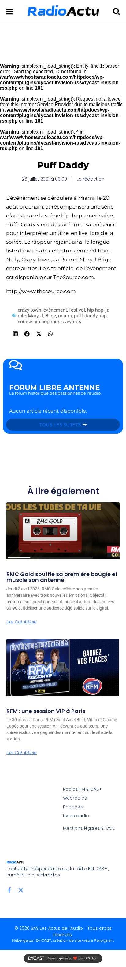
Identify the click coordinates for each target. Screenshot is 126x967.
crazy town (29, 310)
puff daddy (86, 316)
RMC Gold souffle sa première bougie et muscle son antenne (62, 577)
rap (103, 316)
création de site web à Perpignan (83, 940)
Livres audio (76, 816)
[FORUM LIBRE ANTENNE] (15, 365)
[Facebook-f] (9, 890)
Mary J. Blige (42, 316)
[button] (15, 334)
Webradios (75, 798)
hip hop (95, 310)
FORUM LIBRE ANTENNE (54, 387)
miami (65, 316)
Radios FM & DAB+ (82, 789)
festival (77, 310)
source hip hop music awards (49, 321)
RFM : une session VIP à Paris (45, 711)
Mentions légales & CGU (89, 828)
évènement (55, 310)
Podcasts (73, 807)
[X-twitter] (21, 890)
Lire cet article (21, 622)
